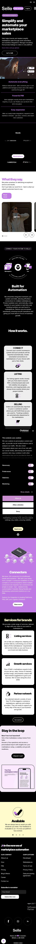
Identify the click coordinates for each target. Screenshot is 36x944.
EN (31, 2)
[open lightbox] (17, 217)
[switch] (31, 471)
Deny (18, 511)
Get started (18, 720)
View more (18, 604)
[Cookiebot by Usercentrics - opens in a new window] (21, 431)
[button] (26, 235)
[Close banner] (33, 431)
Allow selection (18, 505)
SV (34, 2)
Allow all (18, 498)
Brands (18, 133)
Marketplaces (18, 156)
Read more (5, 196)
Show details (25, 492)
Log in (28, 8)
